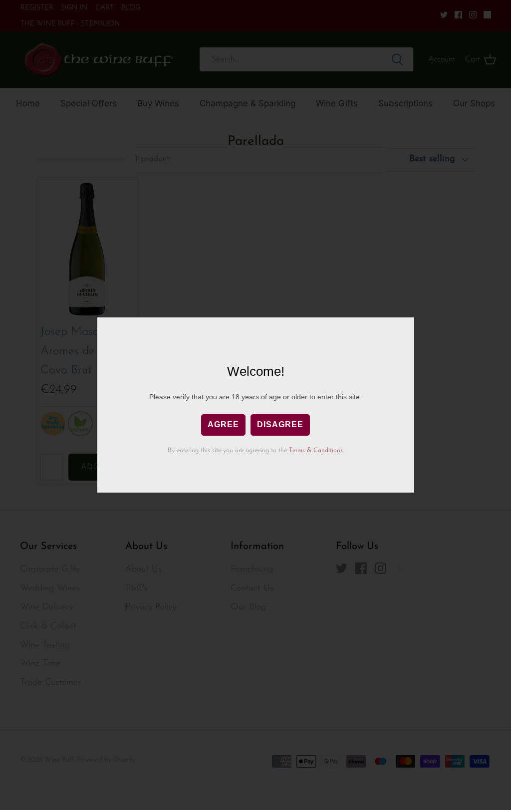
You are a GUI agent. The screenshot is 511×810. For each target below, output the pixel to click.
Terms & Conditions (316, 450)
